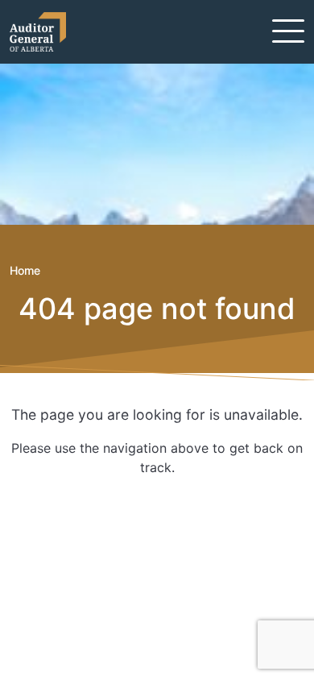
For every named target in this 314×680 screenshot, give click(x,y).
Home (25, 270)
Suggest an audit (87, 577)
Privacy (58, 596)
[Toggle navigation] (288, 30)
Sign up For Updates (109, 509)
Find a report (74, 557)
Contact (60, 538)
